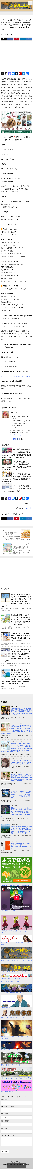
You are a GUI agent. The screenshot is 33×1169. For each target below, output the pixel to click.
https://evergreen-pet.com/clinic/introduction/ (16, 376)
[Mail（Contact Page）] (14, 439)
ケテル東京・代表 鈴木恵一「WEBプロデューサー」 (15, 981)
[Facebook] (10, 39)
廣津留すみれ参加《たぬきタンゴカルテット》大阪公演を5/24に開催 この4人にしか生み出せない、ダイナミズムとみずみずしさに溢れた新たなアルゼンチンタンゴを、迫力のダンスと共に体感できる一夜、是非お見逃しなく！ (16, 477)
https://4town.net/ (15, 435)
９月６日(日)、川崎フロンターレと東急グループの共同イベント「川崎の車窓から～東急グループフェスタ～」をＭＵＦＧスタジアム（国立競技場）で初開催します (21, 794)
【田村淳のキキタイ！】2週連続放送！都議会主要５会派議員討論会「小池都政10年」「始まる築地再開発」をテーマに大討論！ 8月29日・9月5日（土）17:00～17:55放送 (21, 711)
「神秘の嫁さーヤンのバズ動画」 (21, 885)
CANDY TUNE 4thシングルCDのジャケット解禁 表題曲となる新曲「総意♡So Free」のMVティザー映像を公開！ (21, 762)
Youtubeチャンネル (6, 885)
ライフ (14, 34)
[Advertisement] (15, 57)
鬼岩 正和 (28, 508)
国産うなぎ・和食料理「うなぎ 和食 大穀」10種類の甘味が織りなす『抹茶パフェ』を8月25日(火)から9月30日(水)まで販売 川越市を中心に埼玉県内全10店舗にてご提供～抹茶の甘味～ (21, 777)
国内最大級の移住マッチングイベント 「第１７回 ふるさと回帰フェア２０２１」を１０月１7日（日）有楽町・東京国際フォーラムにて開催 (21, 619)
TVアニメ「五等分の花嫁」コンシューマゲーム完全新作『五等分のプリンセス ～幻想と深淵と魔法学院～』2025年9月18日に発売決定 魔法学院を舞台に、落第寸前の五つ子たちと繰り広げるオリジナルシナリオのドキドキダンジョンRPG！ (16, 465)
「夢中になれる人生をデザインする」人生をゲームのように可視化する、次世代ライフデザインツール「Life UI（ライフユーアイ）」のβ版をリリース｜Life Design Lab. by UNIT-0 (16, 488)
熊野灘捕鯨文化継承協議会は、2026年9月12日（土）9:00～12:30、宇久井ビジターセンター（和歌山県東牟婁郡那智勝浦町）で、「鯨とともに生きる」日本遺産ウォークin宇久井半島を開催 (21, 830)
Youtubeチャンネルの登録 (8, 910)
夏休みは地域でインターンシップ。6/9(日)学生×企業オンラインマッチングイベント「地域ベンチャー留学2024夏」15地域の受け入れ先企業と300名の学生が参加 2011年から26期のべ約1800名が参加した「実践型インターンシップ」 (16, 676)
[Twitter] (4, 39)
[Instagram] (22, 439)
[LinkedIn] (23, 39)
